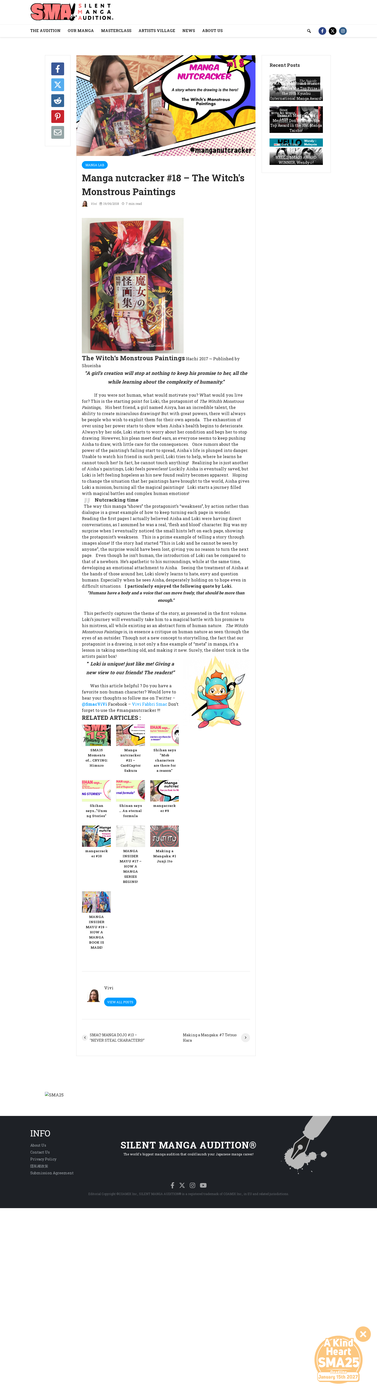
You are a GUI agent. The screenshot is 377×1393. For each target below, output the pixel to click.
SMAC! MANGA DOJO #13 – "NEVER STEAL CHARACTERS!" (117, 1037)
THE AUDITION (45, 30)
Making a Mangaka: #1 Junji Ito (164, 856)
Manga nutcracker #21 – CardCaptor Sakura (130, 760)
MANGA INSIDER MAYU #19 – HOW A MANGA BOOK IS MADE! (96, 932)
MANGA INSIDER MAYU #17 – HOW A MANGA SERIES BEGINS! (131, 866)
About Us (38, 1145)
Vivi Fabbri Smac (149, 704)
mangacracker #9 (164, 808)
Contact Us (40, 1152)
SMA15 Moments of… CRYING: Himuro (96, 758)
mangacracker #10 (96, 853)
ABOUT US (212, 30)
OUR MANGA (81, 30)
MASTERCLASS (116, 30)
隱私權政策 (39, 1166)
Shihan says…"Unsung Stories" (96, 810)
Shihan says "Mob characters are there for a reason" (164, 760)
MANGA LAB (94, 165)
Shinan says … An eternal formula (130, 810)
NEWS (188, 30)
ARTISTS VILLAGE (156, 30)
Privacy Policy (43, 1159)
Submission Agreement (52, 1172)
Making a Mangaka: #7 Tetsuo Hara (210, 1037)
